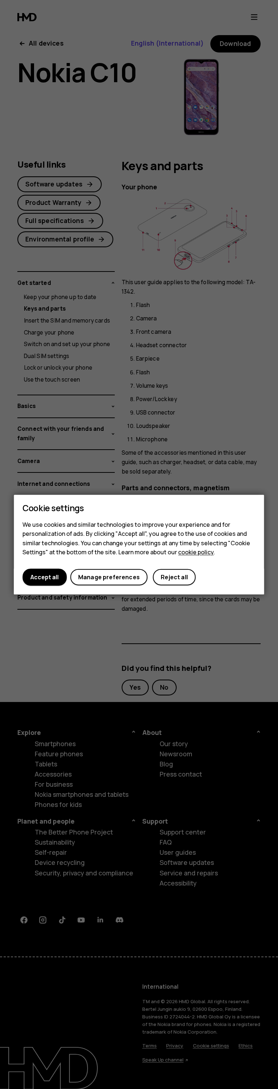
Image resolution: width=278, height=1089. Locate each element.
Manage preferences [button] (109, 577)
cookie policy (196, 552)
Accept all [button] (44, 577)
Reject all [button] (174, 577)
